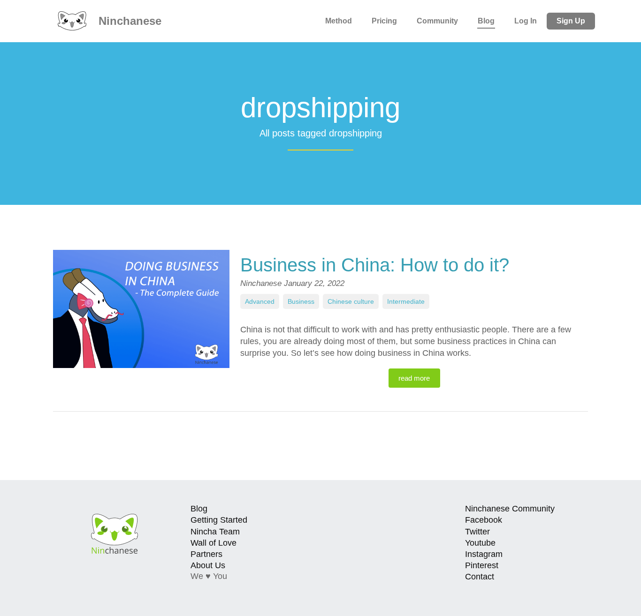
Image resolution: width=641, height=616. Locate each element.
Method (338, 21)
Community (437, 21)
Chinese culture (351, 301)
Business (301, 301)
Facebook (483, 520)
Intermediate (406, 301)
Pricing (384, 21)
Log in (525, 21)
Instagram (484, 554)
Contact (479, 576)
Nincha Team (215, 531)
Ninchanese (128, 21)
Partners (206, 554)
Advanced (260, 301)
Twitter (477, 531)
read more (414, 378)
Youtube (480, 543)
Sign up (571, 21)
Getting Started (219, 520)
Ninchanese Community (510, 508)
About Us (208, 565)
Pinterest (481, 565)
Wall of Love (214, 543)
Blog (486, 21)
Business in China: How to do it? (374, 265)
